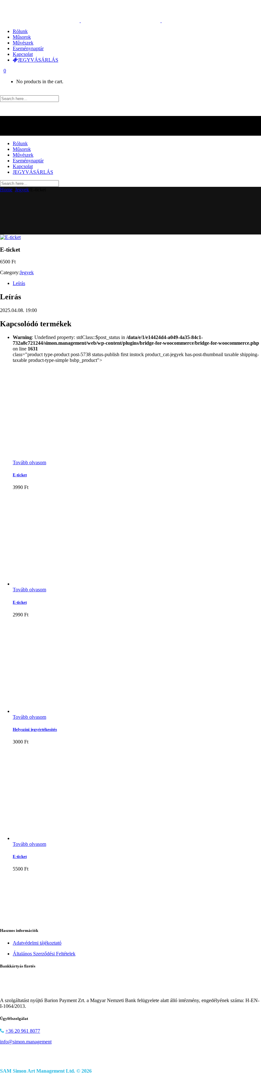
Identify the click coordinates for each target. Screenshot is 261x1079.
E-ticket (20, 474)
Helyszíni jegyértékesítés (35, 729)
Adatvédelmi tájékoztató (37, 943)
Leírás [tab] (19, 283)
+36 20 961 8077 (22, 1031)
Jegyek (22, 189)
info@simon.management (26, 1041)
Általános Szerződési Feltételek (44, 953)
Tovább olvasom (29, 462)
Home (6, 189)
